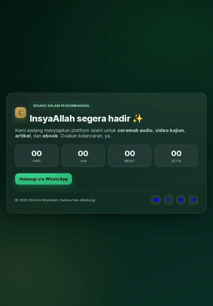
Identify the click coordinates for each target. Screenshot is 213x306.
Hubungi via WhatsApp (43, 179)
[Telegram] (193, 200)
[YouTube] (156, 200)
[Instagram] (168, 200)
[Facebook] (180, 200)
